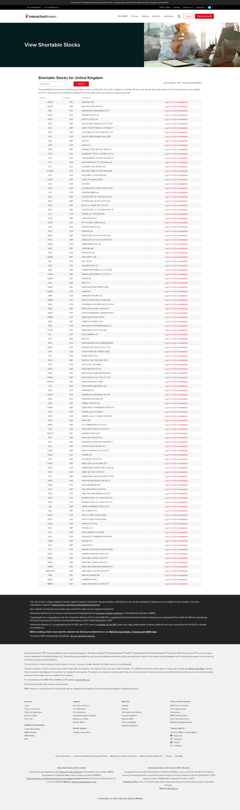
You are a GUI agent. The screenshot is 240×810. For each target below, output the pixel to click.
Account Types (30, 716)
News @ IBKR (127, 719)
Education (169, 16)
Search (81, 84)
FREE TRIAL (164, 7)
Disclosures (175, 712)
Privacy (169, 756)
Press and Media (129, 722)
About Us (187, 7)
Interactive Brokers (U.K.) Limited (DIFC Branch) (168, 768)
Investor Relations (129, 716)
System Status (79, 722)
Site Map (178, 756)
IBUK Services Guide (179, 706)
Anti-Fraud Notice (63, 756)
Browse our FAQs (80, 719)
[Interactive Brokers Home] (41, 15)
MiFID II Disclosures (178, 716)
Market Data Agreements (181, 722)
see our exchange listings (82, 636)
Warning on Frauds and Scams (124, 756)
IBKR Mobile (29, 736)
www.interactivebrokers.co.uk (83, 782)
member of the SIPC (107, 624)
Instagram (177, 739)
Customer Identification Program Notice (90, 756)
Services (156, 16)
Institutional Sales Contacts (84, 716)
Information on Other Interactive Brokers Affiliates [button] (121, 798)
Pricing (134, 16)
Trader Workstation (32, 729)
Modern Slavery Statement (151, 756)
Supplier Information (81, 732)
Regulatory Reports (130, 726)
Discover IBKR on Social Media (183, 732)
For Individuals (33, 7)
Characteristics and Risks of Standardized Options (76, 605)
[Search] (179, 16)
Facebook (177, 736)
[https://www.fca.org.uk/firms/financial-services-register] (50, 779)
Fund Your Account (81, 706)
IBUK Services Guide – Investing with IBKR (130, 631)
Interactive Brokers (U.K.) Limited (71, 768)
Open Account (204, 16)
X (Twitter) (177, 746)
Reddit (176, 742)
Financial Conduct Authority (109, 613)
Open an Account (32, 709)
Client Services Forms (179, 719)
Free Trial (28, 719)
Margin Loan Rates (197, 669)
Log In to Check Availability (176, 102)
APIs (26, 739)
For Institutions (51, 7)
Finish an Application (33, 712)
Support (199, 7)
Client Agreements (178, 709)
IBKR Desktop (30, 732)
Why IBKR (123, 16)
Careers (176, 7)
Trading (145, 16)
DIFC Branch (172, 789)
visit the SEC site (82, 680)
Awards (125, 706)
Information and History (132, 712)
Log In (189, 16)
